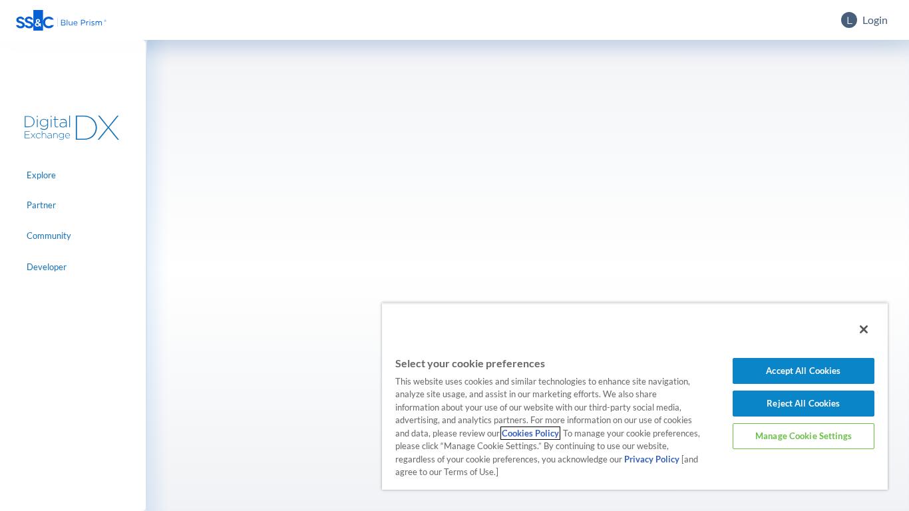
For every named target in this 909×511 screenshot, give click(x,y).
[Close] (863, 329)
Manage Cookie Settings (803, 435)
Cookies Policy (530, 433)
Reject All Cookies (803, 403)
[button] (61, 20)
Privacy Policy (651, 459)
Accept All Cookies (803, 370)
